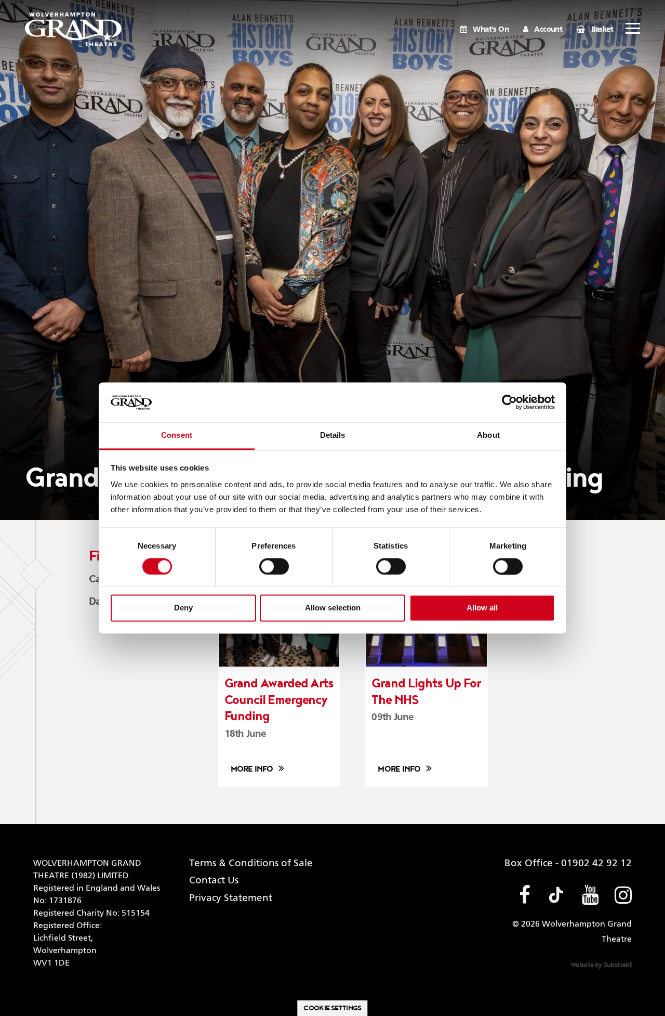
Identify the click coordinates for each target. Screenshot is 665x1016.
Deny (183, 608)
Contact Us (213, 880)
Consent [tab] (176, 435)
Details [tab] (332, 435)
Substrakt (617, 965)
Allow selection (333, 608)
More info (252, 769)
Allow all (482, 608)
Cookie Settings (332, 1008)
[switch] (274, 566)
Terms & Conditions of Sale (251, 863)
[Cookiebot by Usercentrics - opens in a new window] (509, 402)
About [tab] (488, 435)
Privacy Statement (230, 898)
